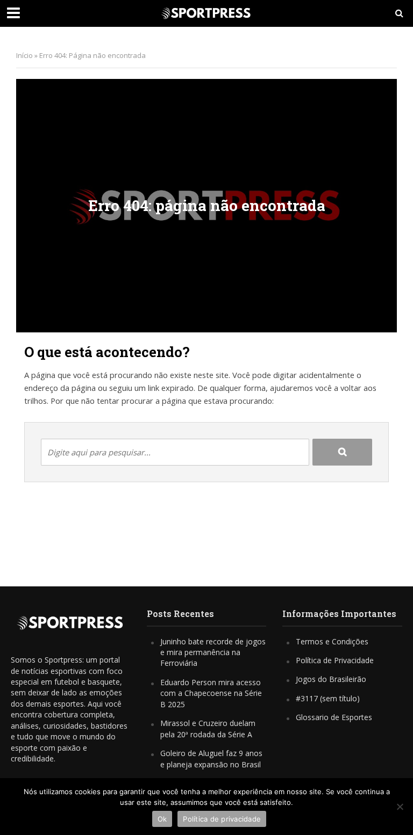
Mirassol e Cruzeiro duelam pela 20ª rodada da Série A (207, 728)
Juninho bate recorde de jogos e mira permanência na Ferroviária (213, 652)
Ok (162, 819)
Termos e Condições (332, 641)
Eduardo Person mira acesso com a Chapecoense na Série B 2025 (211, 693)
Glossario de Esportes (334, 717)
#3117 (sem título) (328, 698)
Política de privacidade (222, 819)
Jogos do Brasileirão (331, 679)
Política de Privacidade (335, 660)
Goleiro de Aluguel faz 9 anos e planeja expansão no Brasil (211, 758)
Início (24, 55)
